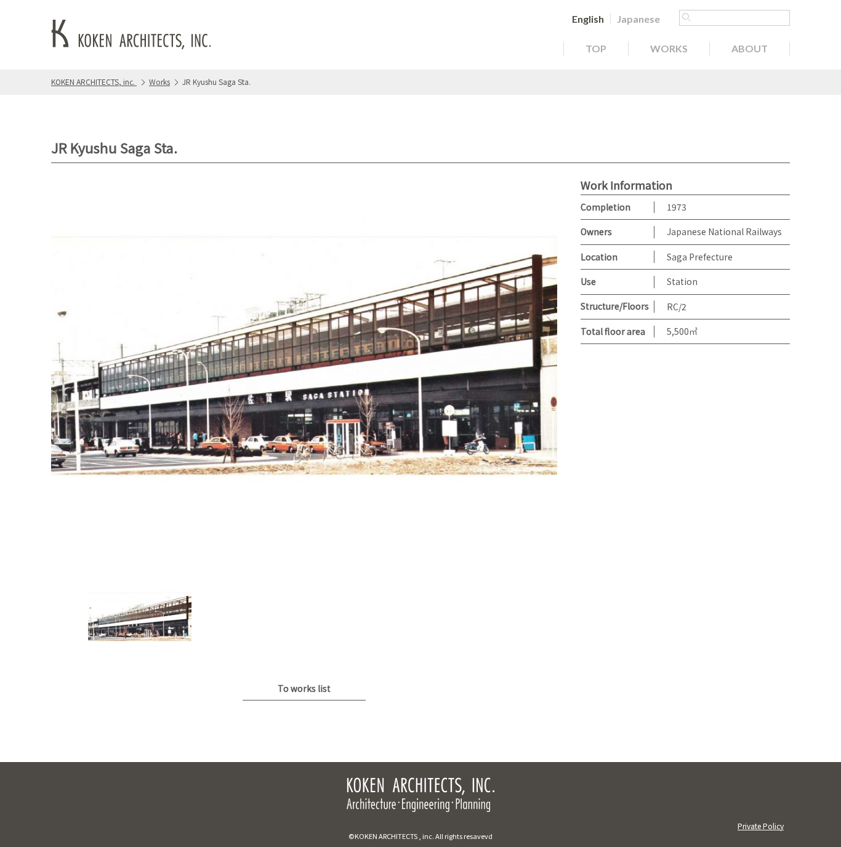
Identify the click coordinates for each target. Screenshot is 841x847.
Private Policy (761, 826)
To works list (304, 688)
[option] (304, 368)
